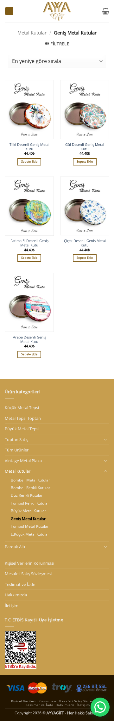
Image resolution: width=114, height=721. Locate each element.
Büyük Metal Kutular (28, 510)
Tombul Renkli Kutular (30, 503)
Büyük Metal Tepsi (22, 429)
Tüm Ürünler (16, 450)
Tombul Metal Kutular (30, 526)
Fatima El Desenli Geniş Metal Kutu (29, 243)
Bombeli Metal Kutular (30, 480)
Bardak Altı (15, 547)
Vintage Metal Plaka (23, 460)
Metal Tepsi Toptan (23, 418)
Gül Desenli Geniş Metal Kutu (84, 146)
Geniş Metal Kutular (28, 518)
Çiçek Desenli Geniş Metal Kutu (85, 243)
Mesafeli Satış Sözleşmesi (28, 573)
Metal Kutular (32, 32)
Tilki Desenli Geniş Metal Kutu (29, 146)
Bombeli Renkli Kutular (30, 487)
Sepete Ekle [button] (29, 162)
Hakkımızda (16, 595)
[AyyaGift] (57, 11)
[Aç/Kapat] (105, 439)
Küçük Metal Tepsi (22, 407)
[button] (9, 11)
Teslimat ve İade (20, 584)
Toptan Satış (16, 439)
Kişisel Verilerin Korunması (29, 563)
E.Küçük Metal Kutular (30, 534)
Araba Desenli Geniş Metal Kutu (29, 339)
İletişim (11, 605)
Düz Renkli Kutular (27, 495)
